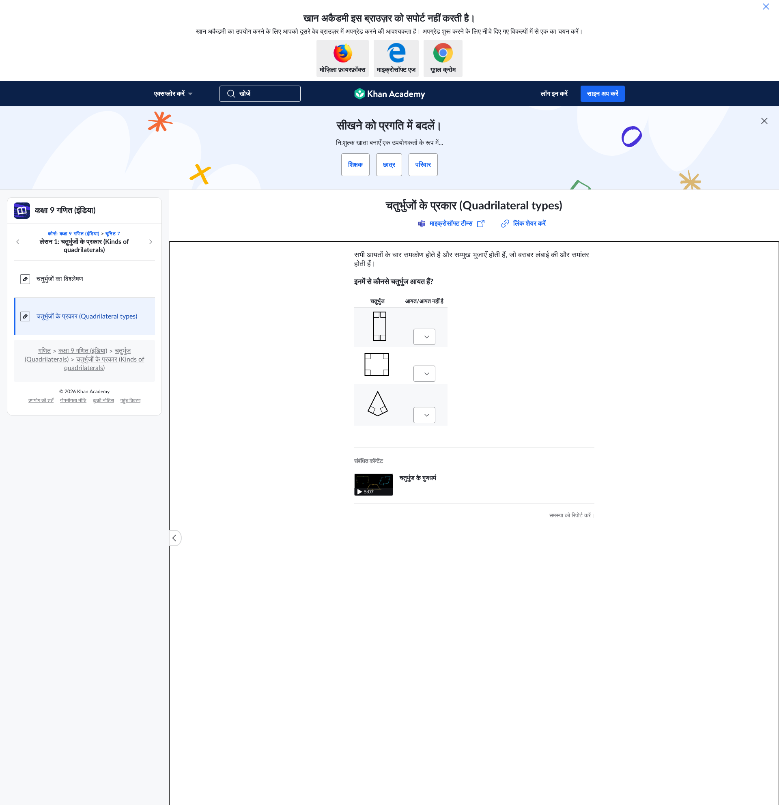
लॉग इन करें (554, 93)
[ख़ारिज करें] (766, 6)
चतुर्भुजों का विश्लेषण (60, 279)
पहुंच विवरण (130, 400)
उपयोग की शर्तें (41, 400)
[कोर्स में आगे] (150, 242)
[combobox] (424, 337)
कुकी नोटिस (103, 400)
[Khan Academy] (389, 94)
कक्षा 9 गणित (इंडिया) (82, 351)
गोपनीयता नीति (73, 400)
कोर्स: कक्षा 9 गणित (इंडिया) (73, 233)
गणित (44, 351)
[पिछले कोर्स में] (18, 242)
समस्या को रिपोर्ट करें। (571, 516)
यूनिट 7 (113, 233)
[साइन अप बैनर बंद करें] (764, 121)
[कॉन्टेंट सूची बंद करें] (175, 538)
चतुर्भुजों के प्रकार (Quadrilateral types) (87, 316)
